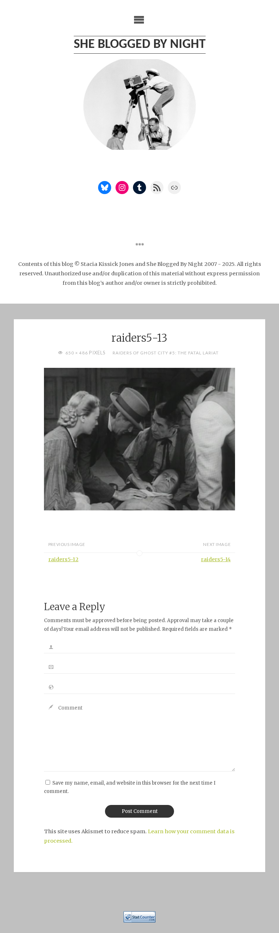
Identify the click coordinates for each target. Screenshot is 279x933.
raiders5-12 (63, 559)
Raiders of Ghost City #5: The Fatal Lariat (165, 352)
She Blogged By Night (140, 44)
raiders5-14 (216, 559)
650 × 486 (77, 352)
